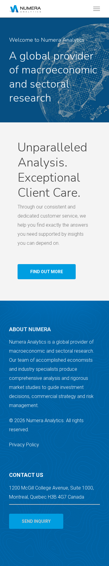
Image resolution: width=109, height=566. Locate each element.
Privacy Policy (24, 445)
